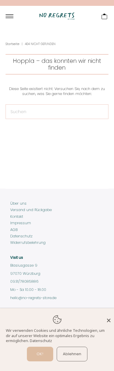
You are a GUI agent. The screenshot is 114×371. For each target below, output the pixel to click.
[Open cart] (104, 16)
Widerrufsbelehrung (28, 242)
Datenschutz (21, 236)
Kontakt (16, 216)
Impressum (20, 222)
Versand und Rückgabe (31, 209)
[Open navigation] (9, 16)
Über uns (18, 203)
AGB (14, 229)
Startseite (12, 44)
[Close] (109, 317)
